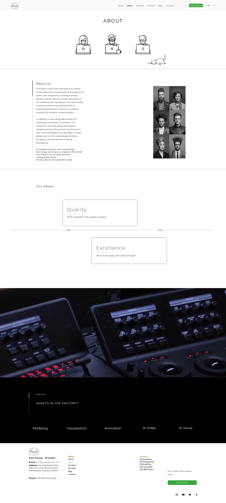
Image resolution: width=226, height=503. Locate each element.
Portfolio (72, 468)
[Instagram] (176, 494)
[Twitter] (189, 494)
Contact (72, 474)
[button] (196, 5)
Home (70, 459)
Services (72, 465)
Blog (70, 471)
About (71, 462)
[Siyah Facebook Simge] (196, 494)
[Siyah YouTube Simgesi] (183, 494)
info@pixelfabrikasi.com (48, 462)
